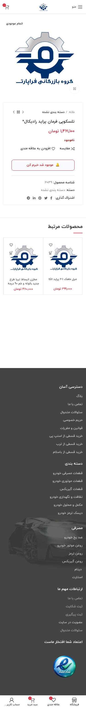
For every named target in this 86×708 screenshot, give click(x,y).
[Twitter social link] (46, 198)
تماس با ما (75, 598)
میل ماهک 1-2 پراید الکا (63, 279)
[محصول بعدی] (13, 112)
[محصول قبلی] (23, 112)
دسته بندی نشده (53, 112)
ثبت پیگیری (74, 614)
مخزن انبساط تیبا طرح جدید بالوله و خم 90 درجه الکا (23, 283)
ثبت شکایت (74, 606)
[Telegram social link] (28, 198)
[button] (51, 253)
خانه (71, 112)
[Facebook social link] (51, 198)
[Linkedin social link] (34, 198)
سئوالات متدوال (71, 630)
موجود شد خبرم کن (43, 165)
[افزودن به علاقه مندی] (51, 245)
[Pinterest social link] (40, 198)
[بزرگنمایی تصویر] (74, 88)
